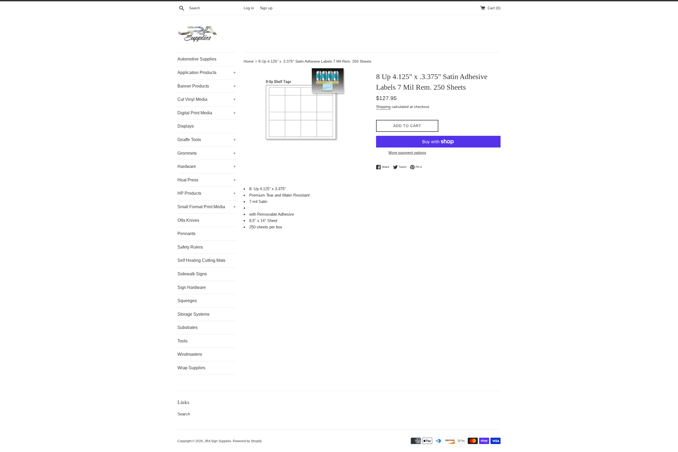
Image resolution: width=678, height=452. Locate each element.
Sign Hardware (191, 287)
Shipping (383, 107)
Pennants (186, 233)
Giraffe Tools (206, 139)
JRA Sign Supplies (217, 441)
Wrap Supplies (191, 368)
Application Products (206, 72)
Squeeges (187, 300)
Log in (249, 8)
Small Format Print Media (206, 207)
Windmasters (189, 354)
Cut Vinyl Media (206, 99)
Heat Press (206, 180)
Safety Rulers (190, 247)
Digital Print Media (206, 113)
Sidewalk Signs (192, 274)
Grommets (206, 153)
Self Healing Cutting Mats (201, 260)
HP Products (206, 193)
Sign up (266, 8)
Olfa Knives (188, 220)
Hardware (206, 166)
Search (183, 414)
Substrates (187, 327)
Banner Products (206, 86)
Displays (185, 126)
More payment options (407, 152)
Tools (182, 341)
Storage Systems (193, 314)
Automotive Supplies (196, 59)
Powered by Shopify (247, 441)
